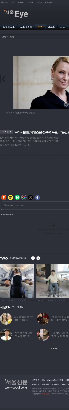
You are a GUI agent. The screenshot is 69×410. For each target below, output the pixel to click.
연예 (4, 37)
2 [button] (53, 348)
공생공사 (39, 2)
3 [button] (56, 348)
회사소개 (35, 384)
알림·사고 (45, 384)
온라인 (56, 380)
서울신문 (4, 2)
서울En (30, 2)
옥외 (61, 380)
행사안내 (55, 384)
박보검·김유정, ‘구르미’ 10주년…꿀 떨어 (23, 320)
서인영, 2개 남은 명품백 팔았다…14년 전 (23, 336)
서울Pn (13, 2)
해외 (12, 37)
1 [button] (51, 348)
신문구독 (35, 380)
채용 (63, 384)
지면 (51, 380)
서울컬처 (48, 2)
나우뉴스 (21, 2)
